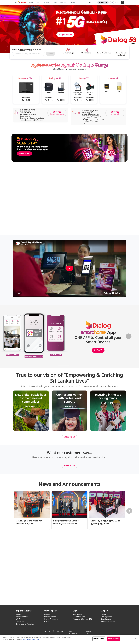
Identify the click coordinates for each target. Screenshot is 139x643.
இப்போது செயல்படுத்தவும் (57, 113)
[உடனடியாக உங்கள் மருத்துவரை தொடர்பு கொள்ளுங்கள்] (69, 581)
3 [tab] (70, 44)
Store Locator (106, 619)
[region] (69, 639)
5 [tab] (74, 44)
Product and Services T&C (82, 619)
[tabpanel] (69, 29)
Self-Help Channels (108, 622)
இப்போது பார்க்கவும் (115, 113)
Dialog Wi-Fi (38, 227)
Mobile (31, 2)
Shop (55, 2)
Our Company (50, 611)
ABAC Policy (77, 614)
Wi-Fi (38, 2)
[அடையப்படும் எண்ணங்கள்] (100, 581)
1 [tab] (66, 44)
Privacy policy (36, 639)
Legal (75, 611)
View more (69, 437)
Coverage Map (106, 617)
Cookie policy (27, 639)
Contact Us (105, 614)
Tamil (90, 2)
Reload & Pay (103, 2)
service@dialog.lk (74, 633)
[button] (10, 336)
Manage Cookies (99, 638)
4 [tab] (72, 44)
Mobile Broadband (23, 617)
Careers (47, 622)
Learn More (24, 153)
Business (63, 2)
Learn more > (31, 407)
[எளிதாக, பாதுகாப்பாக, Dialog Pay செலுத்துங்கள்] (39, 581)
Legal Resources (79, 617)
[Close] (136, 638)
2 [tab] (68, 44)
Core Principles (50, 617)
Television (47, 2)
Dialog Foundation (51, 619)
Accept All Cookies (113, 638)
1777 (88, 633)
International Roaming (25, 624)
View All (69, 606)
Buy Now (23, 40)
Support (72, 2)
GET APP (98, 350)
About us (47, 614)
